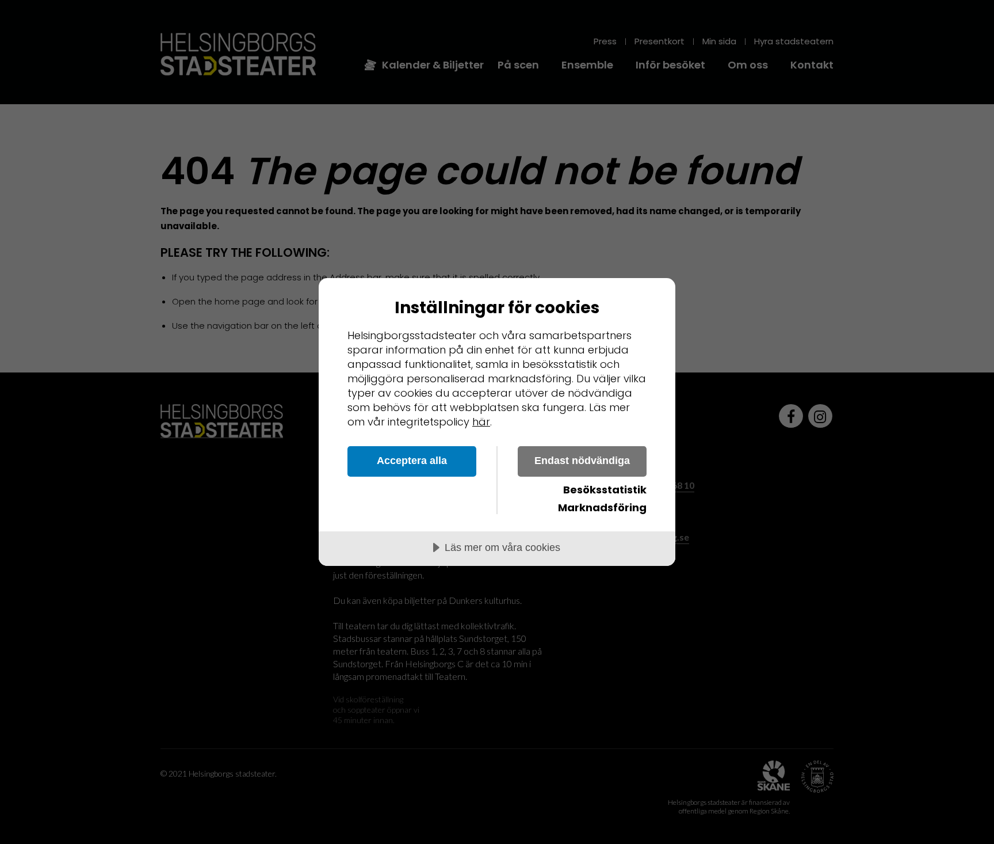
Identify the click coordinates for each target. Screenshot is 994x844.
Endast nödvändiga (582, 460)
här (481, 422)
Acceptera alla (412, 460)
